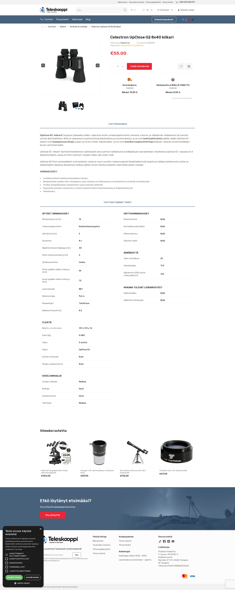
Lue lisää (18, 549)
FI (132, 10)
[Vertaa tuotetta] (188, 66)
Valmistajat (77, 19)
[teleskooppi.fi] (65, 539)
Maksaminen (122, 2)
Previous (43, 65)
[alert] (23, 556)
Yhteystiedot (62, 19)
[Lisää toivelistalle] (71, 444)
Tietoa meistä (167, 2)
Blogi (88, 19)
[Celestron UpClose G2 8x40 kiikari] (70, 65)
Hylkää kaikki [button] (32, 577)
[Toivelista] (143, 10)
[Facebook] (183, 19)
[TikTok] (193, 19)
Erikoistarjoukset (164, 19)
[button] (23, 583)
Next (98, 65)
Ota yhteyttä (53, 515)
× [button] (40, 529)
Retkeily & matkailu (78, 27)
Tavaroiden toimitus (136, 2)
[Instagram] (186, 19)
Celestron (125, 43)
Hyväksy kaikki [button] (14, 577)
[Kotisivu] (43, 27)
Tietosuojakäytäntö (153, 2)
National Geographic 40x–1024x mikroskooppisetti (54, 471)
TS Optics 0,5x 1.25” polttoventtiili (173, 470)
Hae (76, 555)
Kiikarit (63, 27)
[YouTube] (189, 19)
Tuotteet (48, 19)
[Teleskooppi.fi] (53, 10)
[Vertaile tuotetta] (71, 453)
